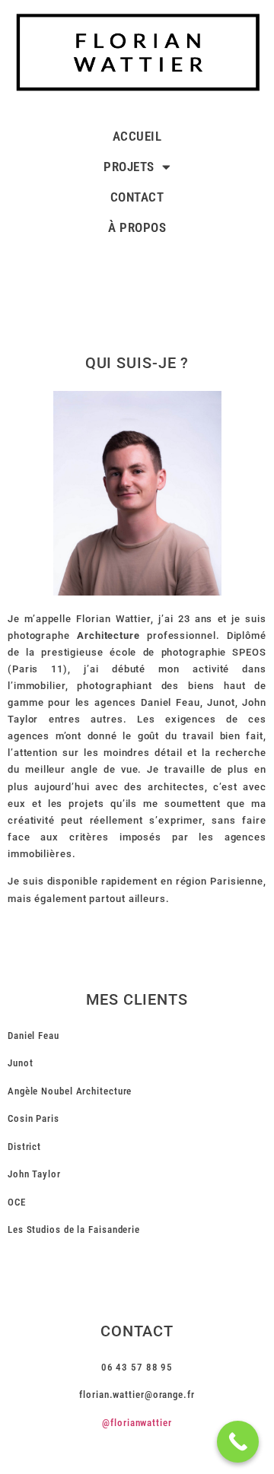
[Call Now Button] (238, 1442)
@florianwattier (137, 1422)
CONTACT (137, 197)
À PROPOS (137, 227)
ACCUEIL (137, 136)
